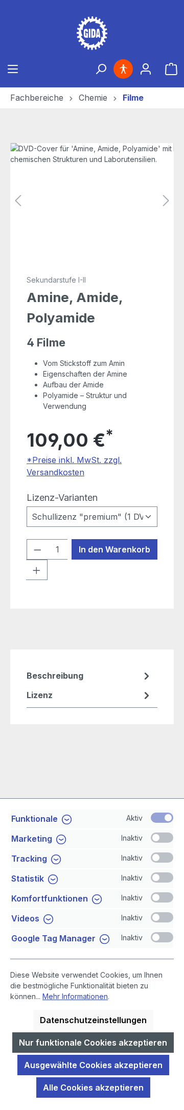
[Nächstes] (166, 200)
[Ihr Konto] (145, 68)
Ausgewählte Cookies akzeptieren (93, 1065)
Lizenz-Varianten (62, 497)
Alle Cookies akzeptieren (93, 1087)
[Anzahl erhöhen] (37, 570)
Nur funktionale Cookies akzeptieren (93, 1042)
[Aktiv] (162, 818)
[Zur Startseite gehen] (92, 33)
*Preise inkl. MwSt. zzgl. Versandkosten (74, 466)
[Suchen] (100, 68)
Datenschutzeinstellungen (93, 1020)
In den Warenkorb (114, 549)
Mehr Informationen (75, 996)
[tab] (89, 675)
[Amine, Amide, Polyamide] (92, 200)
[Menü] (13, 68)
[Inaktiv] (162, 837)
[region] (92, 200)
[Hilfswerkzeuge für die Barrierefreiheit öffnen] (123, 69)
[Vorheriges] (18, 200)
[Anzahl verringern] (37, 549)
